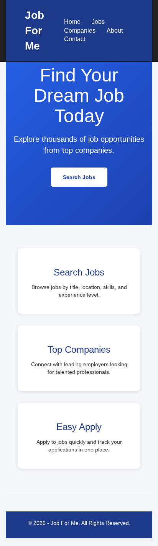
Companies (79, 30)
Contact (74, 39)
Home (72, 21)
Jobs (98, 21)
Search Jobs (79, 177)
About (115, 30)
